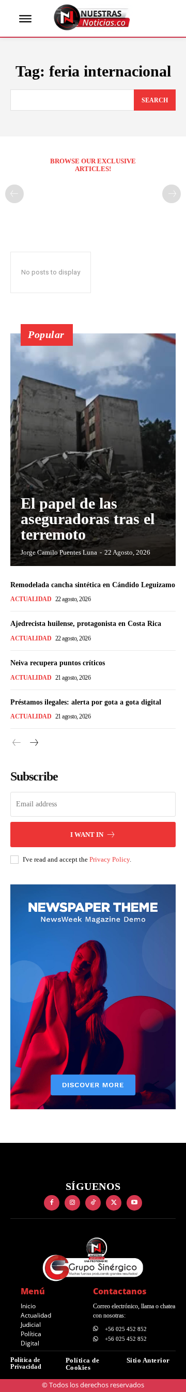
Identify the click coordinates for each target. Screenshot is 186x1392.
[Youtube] (134, 1203)
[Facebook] (51, 1203)
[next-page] (33, 743)
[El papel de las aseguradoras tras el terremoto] (93, 449)
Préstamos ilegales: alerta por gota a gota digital (85, 702)
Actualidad (30, 599)
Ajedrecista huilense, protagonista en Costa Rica (85, 624)
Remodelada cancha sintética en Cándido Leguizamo (92, 585)
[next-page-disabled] (171, 194)
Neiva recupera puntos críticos (57, 663)
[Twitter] (113, 1203)
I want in (86, 834)
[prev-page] (14, 194)
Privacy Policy (109, 859)
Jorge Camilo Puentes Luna (59, 552)
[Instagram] (72, 1203)
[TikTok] (93, 1203)
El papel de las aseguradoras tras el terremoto (87, 519)
